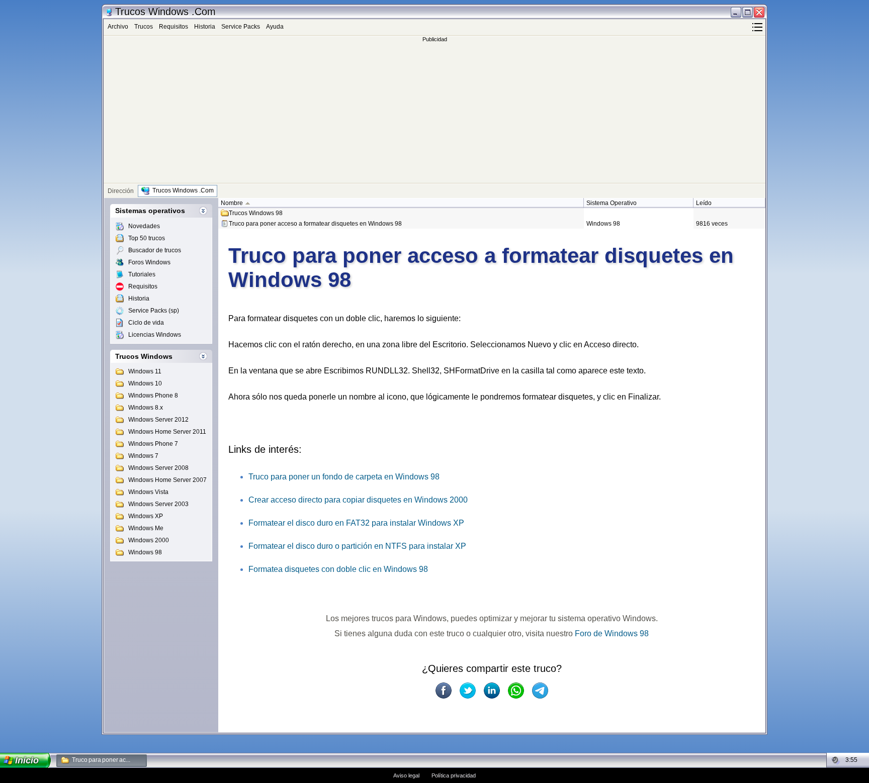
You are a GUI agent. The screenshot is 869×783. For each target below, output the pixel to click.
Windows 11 (144, 371)
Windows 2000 (148, 540)
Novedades (144, 226)
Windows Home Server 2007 (167, 479)
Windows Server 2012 (158, 419)
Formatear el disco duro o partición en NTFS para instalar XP (357, 546)
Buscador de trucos (154, 250)
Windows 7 (143, 455)
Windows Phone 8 (153, 395)
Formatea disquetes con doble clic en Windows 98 (338, 569)
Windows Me (145, 528)
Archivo (118, 26)
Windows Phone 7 (153, 443)
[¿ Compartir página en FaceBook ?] (444, 690)
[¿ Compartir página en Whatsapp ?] (516, 690)
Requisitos (173, 26)
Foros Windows (149, 262)
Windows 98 (145, 552)
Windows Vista (148, 492)
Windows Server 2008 (158, 467)
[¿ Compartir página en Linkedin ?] (492, 690)
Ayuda (275, 26)
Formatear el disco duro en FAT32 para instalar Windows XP (356, 523)
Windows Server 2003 (158, 504)
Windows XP (145, 516)
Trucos (143, 26)
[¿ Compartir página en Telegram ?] (540, 690)
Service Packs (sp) (153, 310)
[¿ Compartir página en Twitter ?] (468, 690)
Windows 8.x (145, 407)
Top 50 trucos (146, 238)
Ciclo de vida (146, 322)
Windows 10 (145, 383)
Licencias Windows (154, 334)
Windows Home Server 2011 (167, 431)
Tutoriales (141, 274)
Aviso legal (406, 775)
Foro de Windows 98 (612, 633)
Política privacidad (453, 775)
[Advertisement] (434, 112)
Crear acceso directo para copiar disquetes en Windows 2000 (358, 500)
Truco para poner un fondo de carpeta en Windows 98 (344, 476)
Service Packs (240, 26)
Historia (204, 26)
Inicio (27, 760)
